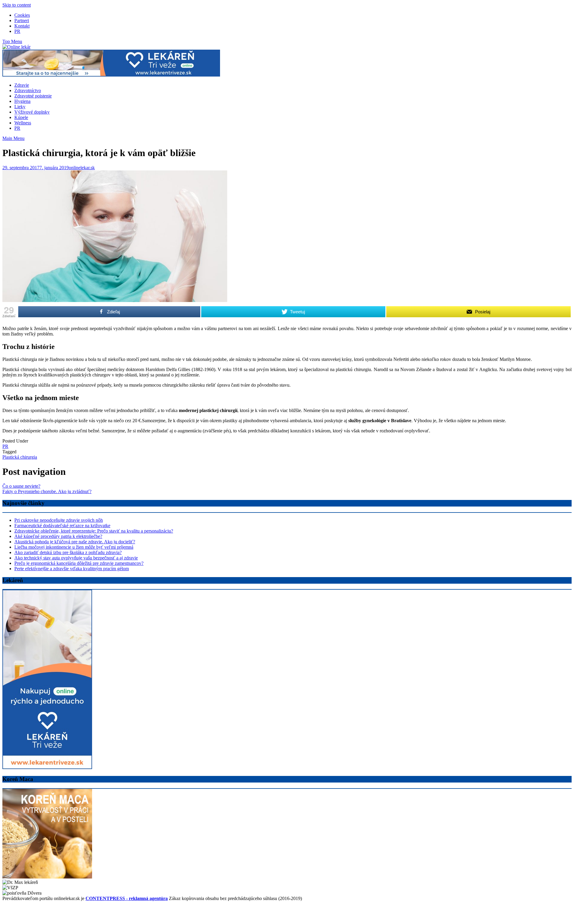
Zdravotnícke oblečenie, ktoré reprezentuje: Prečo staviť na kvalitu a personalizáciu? (93, 530)
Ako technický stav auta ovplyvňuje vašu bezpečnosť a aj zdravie (76, 557)
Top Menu (12, 41)
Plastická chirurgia (19, 457)
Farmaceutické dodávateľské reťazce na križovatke (62, 525)
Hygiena (22, 101)
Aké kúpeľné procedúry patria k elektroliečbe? (58, 536)
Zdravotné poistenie (33, 95)
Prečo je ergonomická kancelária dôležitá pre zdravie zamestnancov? (79, 563)
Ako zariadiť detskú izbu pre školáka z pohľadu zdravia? (68, 552)
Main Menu (13, 138)
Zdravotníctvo (27, 90)
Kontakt (22, 25)
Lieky (19, 106)
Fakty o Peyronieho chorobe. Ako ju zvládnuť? (46, 491)
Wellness (22, 122)
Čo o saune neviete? (21, 486)
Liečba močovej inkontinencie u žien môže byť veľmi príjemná (73, 547)
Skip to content (16, 4)
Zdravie (21, 85)
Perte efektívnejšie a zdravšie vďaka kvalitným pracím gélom (71, 568)
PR (17, 31)
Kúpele (21, 117)
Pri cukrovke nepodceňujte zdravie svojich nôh (58, 520)
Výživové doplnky (32, 112)
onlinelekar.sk (82, 167)
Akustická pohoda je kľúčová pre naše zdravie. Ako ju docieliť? (74, 541)
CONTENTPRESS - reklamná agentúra (127, 898)
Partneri (21, 20)
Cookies (22, 15)
